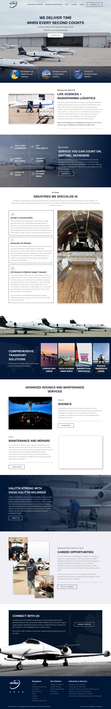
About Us (15, 518)
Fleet (67, 4)
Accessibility (92, 706)
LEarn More (66, 425)
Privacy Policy (84, 706)
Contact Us (94, 4)
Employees (99, 706)
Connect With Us (84, 624)
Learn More (16, 467)
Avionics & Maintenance (54, 4)
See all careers (67, 587)
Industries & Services (35, 4)
